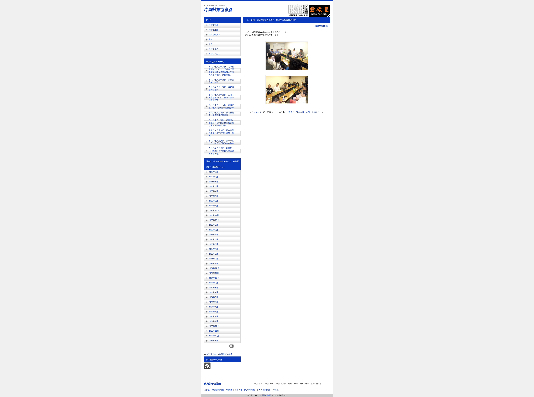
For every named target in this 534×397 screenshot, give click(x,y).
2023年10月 (214, 336)
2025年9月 (213, 225)
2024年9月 (213, 283)
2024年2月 (213, 316)
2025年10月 (214, 220)
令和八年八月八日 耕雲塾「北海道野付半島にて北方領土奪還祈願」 (221, 151)
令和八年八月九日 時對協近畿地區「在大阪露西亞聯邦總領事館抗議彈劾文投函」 (221, 123)
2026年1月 (213, 206)
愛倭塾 (207, 390)
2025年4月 (213, 249)
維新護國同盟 (218, 390)
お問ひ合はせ (214, 54)
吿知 (210, 39)
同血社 (276, 390)
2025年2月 (213, 258)
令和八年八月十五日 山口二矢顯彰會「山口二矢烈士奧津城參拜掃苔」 (221, 97)
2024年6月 (213, 297)
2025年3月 (213, 254)
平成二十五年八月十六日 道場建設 (304, 112)
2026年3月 (213, 196)
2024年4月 (213, 307)
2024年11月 (214, 273)
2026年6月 (213, 181)
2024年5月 (213, 302)
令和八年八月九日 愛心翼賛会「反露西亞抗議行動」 (221, 113)
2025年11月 (214, 215)
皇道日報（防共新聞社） (245, 390)
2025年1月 (213, 263)
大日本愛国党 (264, 390)
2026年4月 (213, 191)
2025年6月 (213, 239)
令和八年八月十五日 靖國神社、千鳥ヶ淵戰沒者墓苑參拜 (222, 106)
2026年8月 (213, 172)
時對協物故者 (214, 34)
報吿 (210, 44)
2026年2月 (213, 201)
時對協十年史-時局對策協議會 (219, 354)
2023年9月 (213, 340)
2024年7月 (213, 292)
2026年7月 (213, 177)
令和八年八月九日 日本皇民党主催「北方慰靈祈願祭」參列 (221, 133)
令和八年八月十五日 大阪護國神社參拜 (221, 81)
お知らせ (257, 112)
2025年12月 (214, 210)
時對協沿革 (213, 25)
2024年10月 (214, 278)
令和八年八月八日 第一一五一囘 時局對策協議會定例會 (221, 142)
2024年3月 (213, 312)
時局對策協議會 (218, 9)
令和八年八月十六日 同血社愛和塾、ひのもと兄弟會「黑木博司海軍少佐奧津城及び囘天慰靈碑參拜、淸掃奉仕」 (221, 70)
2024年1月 (213, 321)
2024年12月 (214, 268)
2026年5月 (213, 186)
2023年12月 (214, 326)
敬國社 (229, 390)
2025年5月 (213, 244)
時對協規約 (213, 49)
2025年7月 (213, 234)
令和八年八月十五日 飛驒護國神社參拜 (221, 88)
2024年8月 (213, 287)
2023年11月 (214, 331)
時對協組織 (213, 30)
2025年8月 (213, 230)
